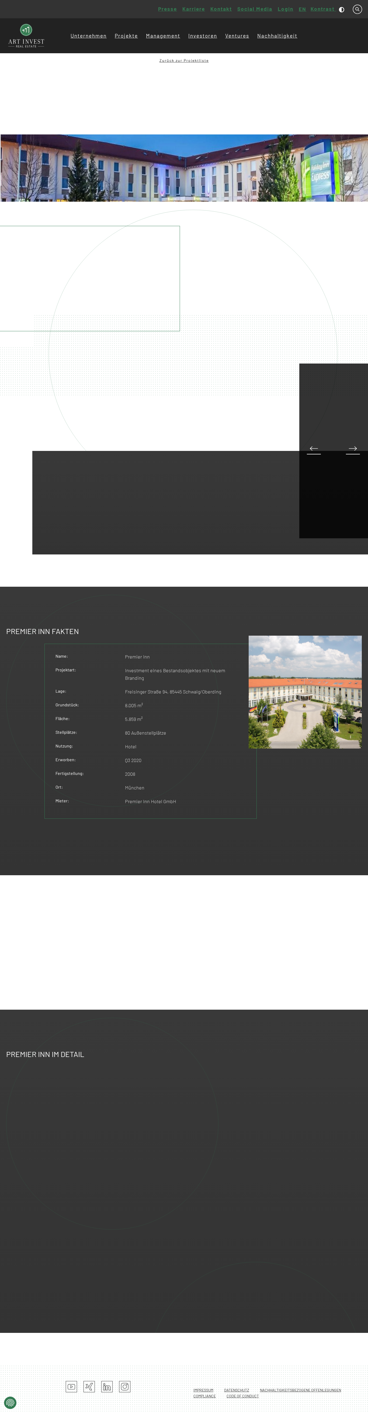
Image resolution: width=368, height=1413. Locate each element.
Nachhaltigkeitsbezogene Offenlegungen (300, 1390)
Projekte (126, 36)
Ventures (237, 36)
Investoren (202, 36)
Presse (167, 9)
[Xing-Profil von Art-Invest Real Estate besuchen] (89, 1386)
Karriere (193, 9)
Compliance (204, 1396)
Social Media (254, 9)
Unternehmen (89, 36)
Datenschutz (236, 1390)
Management (163, 36)
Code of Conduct (243, 1396)
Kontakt (221, 9)
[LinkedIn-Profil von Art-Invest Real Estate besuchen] (107, 1386)
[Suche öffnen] (357, 9)
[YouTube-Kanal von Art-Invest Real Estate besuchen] (71, 1386)
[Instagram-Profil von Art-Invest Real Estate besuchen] (124, 1386)
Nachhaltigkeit (277, 36)
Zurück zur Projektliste (184, 60)
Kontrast (323, 9)
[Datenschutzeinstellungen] (10, 1403)
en (302, 9)
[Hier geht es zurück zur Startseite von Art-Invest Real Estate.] (26, 35)
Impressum (203, 1390)
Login (285, 9)
